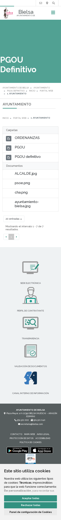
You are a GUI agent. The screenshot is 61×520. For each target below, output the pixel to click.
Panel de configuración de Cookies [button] (30, 512)
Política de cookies (30, 442)
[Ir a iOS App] (42, 450)
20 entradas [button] (12, 218)
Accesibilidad (42, 438)
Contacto (16, 434)
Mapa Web (29, 434)
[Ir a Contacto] (40, 3)
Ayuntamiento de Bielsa (16, 88)
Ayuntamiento (42, 88)
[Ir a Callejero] (47, 3)
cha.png (21, 192)
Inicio (32, 91)
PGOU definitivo (28, 156)
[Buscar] (53, 3)
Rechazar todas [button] (30, 505)
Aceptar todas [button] (30, 498)
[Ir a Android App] (18, 450)
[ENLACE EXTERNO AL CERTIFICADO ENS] (30, 460)
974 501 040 (39, 420)
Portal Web (46, 91)
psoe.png (22, 183)
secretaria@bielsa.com (31, 424)
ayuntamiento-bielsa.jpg (27, 204)
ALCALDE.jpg (26, 173)
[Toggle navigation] (53, 14)
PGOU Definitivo (16, 91)
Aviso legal (43, 434)
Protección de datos (21, 438)
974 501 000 (22, 420)
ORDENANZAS (27, 138)
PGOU (20, 147)
